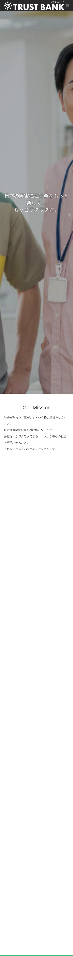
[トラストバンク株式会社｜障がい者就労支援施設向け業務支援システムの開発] (34, 5)
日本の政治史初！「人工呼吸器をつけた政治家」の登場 (35, 913)
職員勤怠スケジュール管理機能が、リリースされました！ (35, 611)
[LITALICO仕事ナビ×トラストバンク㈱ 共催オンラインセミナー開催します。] (36, 646)
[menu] (67, 5)
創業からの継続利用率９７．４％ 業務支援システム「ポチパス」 (35, 760)
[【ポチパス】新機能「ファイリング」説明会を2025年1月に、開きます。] (36, 497)
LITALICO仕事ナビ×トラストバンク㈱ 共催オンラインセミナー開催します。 (35, 686)
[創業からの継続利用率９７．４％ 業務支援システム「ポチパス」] (36, 720)
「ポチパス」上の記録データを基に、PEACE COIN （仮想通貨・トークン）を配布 (35, 837)
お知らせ (17, 673)
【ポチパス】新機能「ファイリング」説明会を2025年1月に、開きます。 (35, 537)
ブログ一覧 (36, 942)
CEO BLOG (18, 901)
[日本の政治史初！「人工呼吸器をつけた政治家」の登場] (36, 873)
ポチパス (17, 525)
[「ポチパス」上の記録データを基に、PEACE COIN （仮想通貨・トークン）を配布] (36, 794)
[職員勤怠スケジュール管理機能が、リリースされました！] (36, 571)
